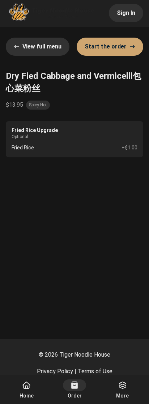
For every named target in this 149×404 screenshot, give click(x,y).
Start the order (106, 46)
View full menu (41, 46)
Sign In (126, 12)
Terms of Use (95, 371)
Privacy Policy (55, 371)
